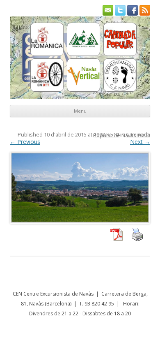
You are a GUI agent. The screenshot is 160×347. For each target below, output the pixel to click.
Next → (140, 142)
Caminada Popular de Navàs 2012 (121, 135)
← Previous (25, 142)
